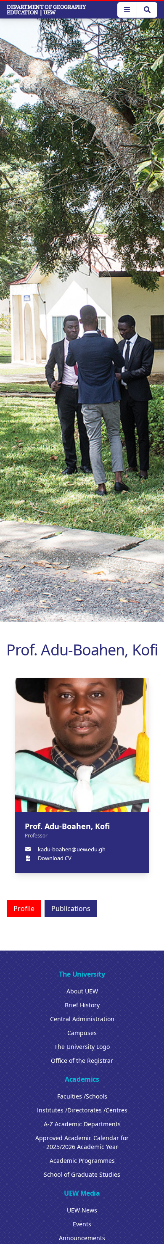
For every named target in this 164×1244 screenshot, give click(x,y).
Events (82, 1224)
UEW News (82, 1210)
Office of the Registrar (82, 1060)
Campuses (82, 1033)
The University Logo (82, 1047)
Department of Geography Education (46, 9)
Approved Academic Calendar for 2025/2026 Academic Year (82, 1142)
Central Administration (82, 1019)
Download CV (54, 858)
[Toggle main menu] (127, 10)
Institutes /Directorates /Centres (82, 1110)
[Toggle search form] (147, 10)
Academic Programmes (82, 1161)
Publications (70, 908)
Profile (23, 908)
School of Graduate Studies (82, 1174)
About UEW (82, 991)
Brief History (82, 1005)
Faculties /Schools (82, 1096)
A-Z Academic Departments (82, 1124)
